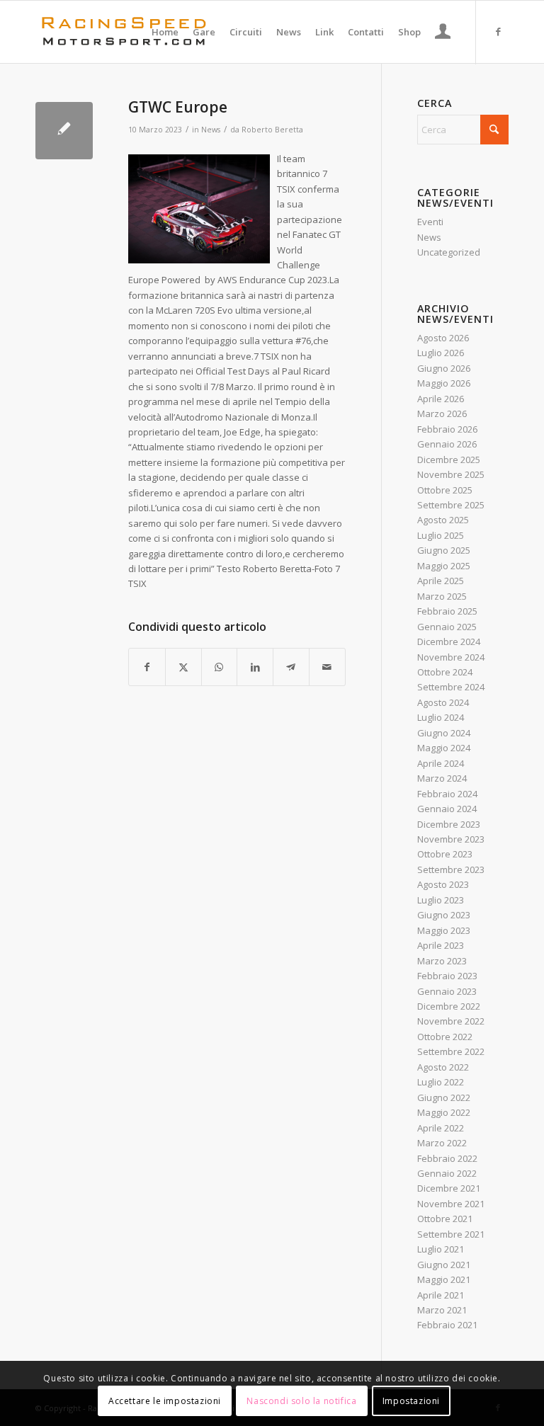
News (210, 130)
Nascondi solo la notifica (301, 1401)
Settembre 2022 (450, 1051)
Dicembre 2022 (448, 1006)
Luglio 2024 (440, 717)
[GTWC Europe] (64, 130)
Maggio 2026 (443, 383)
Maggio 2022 (443, 1112)
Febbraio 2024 (447, 793)
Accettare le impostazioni (164, 1401)
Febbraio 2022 (447, 1158)
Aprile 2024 (440, 763)
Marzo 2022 (442, 1142)
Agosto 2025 (443, 519)
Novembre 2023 (450, 839)
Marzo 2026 (442, 413)
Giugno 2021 (443, 1264)
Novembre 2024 (450, 657)
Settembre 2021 (450, 1234)
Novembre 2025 (450, 474)
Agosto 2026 (443, 337)
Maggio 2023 (443, 930)
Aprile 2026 (440, 398)
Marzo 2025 (442, 596)
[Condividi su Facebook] (147, 667)
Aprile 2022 (440, 1128)
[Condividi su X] (183, 667)
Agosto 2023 (443, 884)
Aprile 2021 (440, 1295)
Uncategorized (448, 252)
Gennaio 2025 (447, 626)
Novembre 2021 (450, 1203)
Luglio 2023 (440, 900)
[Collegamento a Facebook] (498, 31)
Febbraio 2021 (447, 1324)
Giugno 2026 (443, 368)
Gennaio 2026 (447, 444)
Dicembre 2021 (448, 1188)
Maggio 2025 (443, 565)
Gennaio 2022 (447, 1173)
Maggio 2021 (443, 1279)
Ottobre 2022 (444, 1036)
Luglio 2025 (440, 535)
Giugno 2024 (443, 732)
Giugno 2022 (443, 1097)
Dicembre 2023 (448, 824)
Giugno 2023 (443, 914)
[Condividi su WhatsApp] (219, 667)
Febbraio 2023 (447, 975)
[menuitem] (165, 32)
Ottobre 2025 (444, 490)
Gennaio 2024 (447, 808)
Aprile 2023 (440, 945)
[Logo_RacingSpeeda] (123, 32)
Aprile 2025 (440, 580)
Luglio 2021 (440, 1249)
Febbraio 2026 (447, 429)
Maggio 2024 (443, 747)
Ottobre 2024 (444, 672)
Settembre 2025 (450, 504)
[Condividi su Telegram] (291, 667)
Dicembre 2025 (448, 459)
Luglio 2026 (440, 352)
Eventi (430, 221)
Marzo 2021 (442, 1310)
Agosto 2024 (443, 702)
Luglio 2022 (440, 1082)
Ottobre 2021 (444, 1218)
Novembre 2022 (450, 1021)
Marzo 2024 (442, 778)
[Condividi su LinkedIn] (255, 667)
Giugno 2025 (443, 550)
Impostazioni (411, 1401)
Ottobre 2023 (444, 854)
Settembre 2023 (450, 869)
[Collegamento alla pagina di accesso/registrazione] (443, 33)
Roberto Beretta (272, 130)
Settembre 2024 (450, 686)
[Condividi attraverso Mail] (327, 667)
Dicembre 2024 (448, 641)
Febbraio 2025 (447, 611)
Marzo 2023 (442, 960)
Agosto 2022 (443, 1067)
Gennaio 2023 (447, 991)
